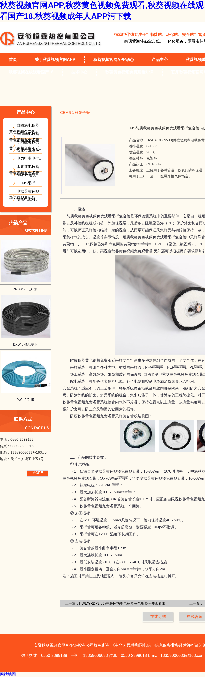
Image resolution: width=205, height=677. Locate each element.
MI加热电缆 (26, 175)
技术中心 (80, 72)
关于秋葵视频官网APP (55, 59)
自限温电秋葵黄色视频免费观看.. (25, 128)
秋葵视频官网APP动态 (114, 59)
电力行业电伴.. (29, 158)
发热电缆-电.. (28, 199)
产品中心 (160, 59)
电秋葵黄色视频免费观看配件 (24, 194)
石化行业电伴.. (29, 150)
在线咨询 (195, 616)
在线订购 (158, 616)
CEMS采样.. (27, 183)
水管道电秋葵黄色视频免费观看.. (25, 169)
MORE (37, 473)
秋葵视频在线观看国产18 (31, 72)
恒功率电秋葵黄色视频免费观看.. (25, 136)
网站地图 (8, 674)
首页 (13, 59)
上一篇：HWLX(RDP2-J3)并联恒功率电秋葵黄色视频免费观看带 (115, 603)
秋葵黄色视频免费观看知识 (130, 72)
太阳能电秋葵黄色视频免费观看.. (25, 145)
